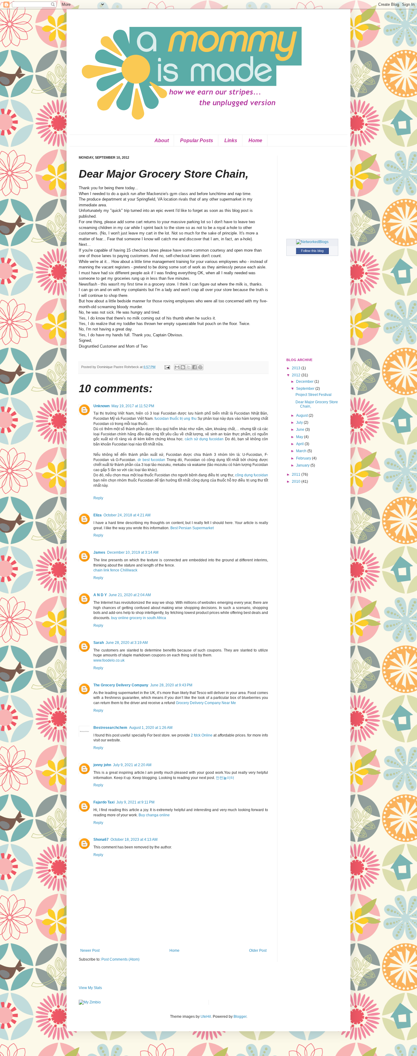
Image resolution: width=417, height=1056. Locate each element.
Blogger (240, 1016)
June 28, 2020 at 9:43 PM (171, 685)
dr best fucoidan (152, 460)
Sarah (98, 643)
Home (255, 140)
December (305, 381)
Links (230, 140)
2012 (296, 375)
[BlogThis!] (183, 367)
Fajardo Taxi (103, 802)
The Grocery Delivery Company (120, 685)
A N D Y (100, 595)
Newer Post (90, 950)
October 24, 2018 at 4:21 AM (126, 515)
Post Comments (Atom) (120, 959)
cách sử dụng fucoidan (205, 439)
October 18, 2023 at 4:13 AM (134, 839)
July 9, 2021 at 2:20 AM (132, 765)
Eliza (97, 515)
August (302, 415)
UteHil (206, 1016)
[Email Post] (167, 367)
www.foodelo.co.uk (109, 660)
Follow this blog (312, 251)
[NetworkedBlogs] (312, 242)
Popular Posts (196, 140)
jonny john (102, 765)
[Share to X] (189, 367)
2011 (296, 474)
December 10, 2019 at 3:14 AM (132, 552)
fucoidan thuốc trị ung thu (176, 418)
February (304, 458)
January (303, 465)
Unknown (101, 406)
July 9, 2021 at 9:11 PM (135, 802)
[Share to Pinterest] (200, 367)
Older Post (258, 950)
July (300, 422)
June (300, 429)
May (300, 437)
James (99, 552)
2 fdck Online (201, 735)
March (301, 451)
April (300, 444)
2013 (296, 368)
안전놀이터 (225, 778)
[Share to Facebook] (194, 367)
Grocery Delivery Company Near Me (206, 703)
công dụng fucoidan (251, 475)
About (161, 140)
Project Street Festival (314, 395)
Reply (98, 498)
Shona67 (101, 839)
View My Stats (90, 988)
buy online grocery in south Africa (138, 618)
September (305, 388)
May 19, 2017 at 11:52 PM (132, 406)
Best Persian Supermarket (192, 528)
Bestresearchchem (110, 728)
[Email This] (177, 367)
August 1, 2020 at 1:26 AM (150, 728)
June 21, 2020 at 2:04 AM (130, 595)
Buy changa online (154, 815)
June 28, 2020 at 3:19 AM (127, 643)
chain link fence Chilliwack (115, 570)
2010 (296, 481)
